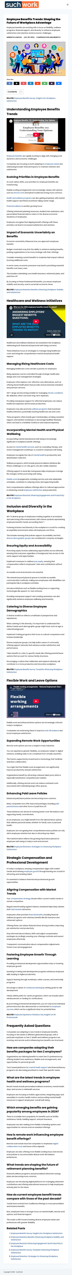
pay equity (38, 561)
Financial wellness (14, 206)
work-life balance (51, 730)
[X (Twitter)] (16, 83)
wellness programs (40, 409)
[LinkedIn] (30, 83)
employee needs (52, 164)
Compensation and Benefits (48, 37)
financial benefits (36, 915)
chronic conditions (55, 393)
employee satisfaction (33, 490)
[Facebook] (9, 83)
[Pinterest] (23, 83)
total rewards (16, 909)
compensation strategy (21, 898)
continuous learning (34, 988)
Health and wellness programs (19, 198)
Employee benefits (14, 156)
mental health (39, 455)
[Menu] (67, 4)
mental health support (38, 1067)
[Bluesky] (59, 83)
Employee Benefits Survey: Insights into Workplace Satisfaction (37, 1233)
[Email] (52, 83)
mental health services (24, 447)
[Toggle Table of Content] (20, 91)
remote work (18, 193)
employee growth (31, 871)
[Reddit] (37, 83)
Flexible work (12, 479)
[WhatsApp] (45, 83)
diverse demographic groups (19, 538)
